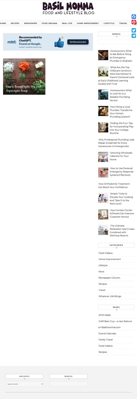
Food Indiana (49, 23)
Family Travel (106, 339)
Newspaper (30, 23)
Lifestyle (109, 23)
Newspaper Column (109, 278)
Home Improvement (88, 23)
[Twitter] (133, 30)
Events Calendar (107, 333)
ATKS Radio (105, 315)
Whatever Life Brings (110, 296)
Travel (123, 23)
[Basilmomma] (68, 9)
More (101, 271)
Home (3, 23)
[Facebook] (133, 16)
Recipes (15, 23)
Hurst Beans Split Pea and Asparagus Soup (23, 88)
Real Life (67, 23)
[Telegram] (133, 35)
